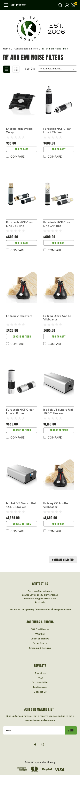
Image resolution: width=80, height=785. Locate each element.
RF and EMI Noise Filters (55, 48)
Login (34, 638)
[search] (59, 5)
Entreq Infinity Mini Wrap (19, 130)
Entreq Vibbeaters (19, 316)
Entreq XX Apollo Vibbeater (55, 505)
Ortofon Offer (40, 682)
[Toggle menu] (5, 7)
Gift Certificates (40, 629)
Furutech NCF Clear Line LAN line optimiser (57, 224)
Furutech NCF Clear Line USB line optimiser (20, 224)
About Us (40, 672)
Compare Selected (63, 559)
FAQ (40, 677)
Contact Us (40, 691)
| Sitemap (50, 762)
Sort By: (30, 68)
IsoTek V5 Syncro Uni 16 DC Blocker (21, 505)
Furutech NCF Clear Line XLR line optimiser (20, 411)
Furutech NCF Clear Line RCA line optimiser (57, 130)
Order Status (40, 643)
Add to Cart (22, 149)
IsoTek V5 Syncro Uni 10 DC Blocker (58, 411)
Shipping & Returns (40, 647)
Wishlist (40, 633)
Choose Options (22, 336)
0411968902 (18, 5)
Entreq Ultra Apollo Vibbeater (57, 317)
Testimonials (40, 687)
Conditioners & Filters (26, 48)
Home (6, 48)
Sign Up (45, 638)
